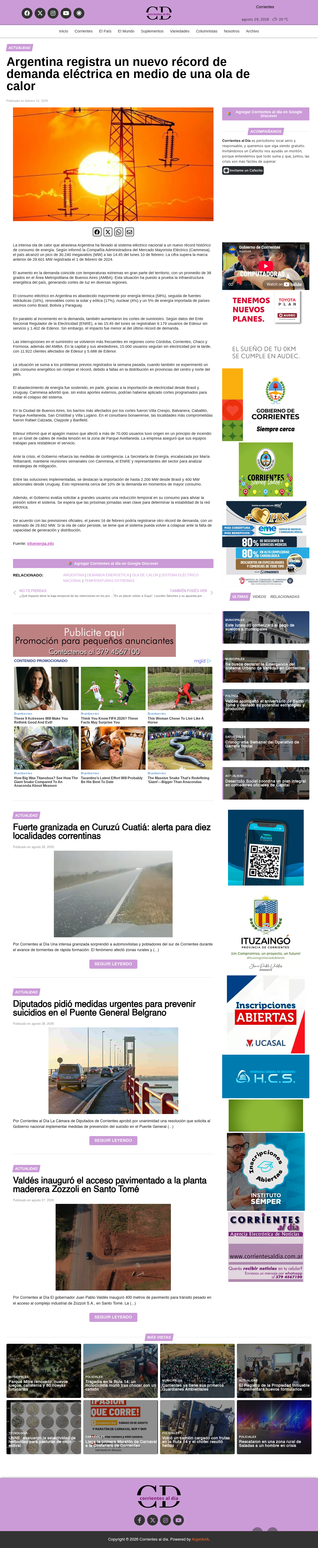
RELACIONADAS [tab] (285, 596)
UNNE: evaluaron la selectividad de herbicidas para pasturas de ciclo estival (42, 1442)
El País (105, 31)
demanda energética (108, 575)
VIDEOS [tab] (259, 596)
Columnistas (206, 31)
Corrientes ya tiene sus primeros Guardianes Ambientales (193, 1387)
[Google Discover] (79, 13)
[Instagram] (53, 13)
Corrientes (84, 31)
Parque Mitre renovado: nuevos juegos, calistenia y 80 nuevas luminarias (38, 1385)
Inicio (63, 31)
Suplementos (152, 31)
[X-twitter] (40, 13)
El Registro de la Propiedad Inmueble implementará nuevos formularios (274, 1387)
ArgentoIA (200, 1540)
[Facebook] (27, 13)
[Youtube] (66, 13)
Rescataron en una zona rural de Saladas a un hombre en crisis (270, 1444)
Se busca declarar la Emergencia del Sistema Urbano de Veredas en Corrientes (265, 666)
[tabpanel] (265, 703)
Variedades (180, 31)
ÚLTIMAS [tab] (240, 596)
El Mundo (126, 31)
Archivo (252, 31)
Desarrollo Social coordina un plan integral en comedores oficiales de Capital (265, 783)
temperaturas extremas (109, 581)
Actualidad (19, 48)
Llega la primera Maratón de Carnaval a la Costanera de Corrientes (121, 1444)
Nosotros (231, 31)
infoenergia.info (40, 543)
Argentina (73, 575)
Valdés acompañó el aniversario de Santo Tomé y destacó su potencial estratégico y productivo (265, 705)
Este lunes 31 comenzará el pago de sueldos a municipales (259, 627)
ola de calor (145, 575)
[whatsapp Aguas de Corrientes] (266, 884)
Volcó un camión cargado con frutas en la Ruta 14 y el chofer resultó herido (196, 1442)
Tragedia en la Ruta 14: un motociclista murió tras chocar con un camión (120, 1385)
